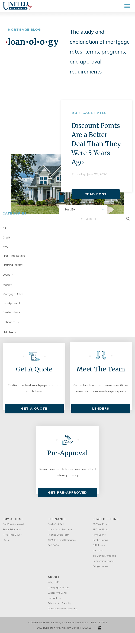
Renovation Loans (103, 560)
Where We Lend (57, 592)
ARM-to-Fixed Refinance (62, 539)
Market (7, 285)
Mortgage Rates (13, 294)
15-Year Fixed (100, 529)
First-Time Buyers (14, 255)
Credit (6, 237)
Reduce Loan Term (58, 534)
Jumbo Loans (100, 539)
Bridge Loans (100, 566)
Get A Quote (34, 408)
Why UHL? (53, 582)
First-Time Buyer (12, 534)
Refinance (9, 321)
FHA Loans (99, 545)
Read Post (96, 194)
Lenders (100, 408)
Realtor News (11, 312)
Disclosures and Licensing (62, 608)
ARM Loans (99, 534)
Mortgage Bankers (58, 587)
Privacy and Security (59, 603)
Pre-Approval (11, 303)
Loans (6, 274)
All (4, 228)
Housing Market (12, 264)
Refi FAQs (53, 545)
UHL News (10, 332)
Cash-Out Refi (56, 524)
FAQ (5, 246)
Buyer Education (12, 529)
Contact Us (54, 598)
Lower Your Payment (60, 529)
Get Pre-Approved (67, 492)
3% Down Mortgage (104, 555)
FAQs (6, 539)
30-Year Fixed (100, 524)
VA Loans (98, 550)
